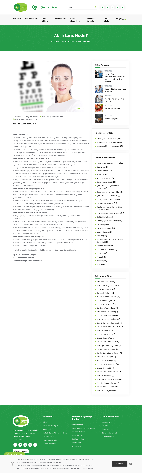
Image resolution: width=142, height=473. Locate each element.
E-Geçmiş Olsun (108, 429)
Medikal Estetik (104, 232)
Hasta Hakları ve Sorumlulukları (83, 428)
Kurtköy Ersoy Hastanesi (109, 138)
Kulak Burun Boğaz (106, 228)
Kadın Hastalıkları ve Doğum (110, 163)
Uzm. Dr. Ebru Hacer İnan (108, 319)
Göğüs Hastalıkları (105, 217)
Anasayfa (55, 41)
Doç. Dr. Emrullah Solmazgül (109, 323)
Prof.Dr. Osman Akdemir (108, 297)
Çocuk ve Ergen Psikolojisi (108, 196)
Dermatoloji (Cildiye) (107, 203)
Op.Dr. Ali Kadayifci (106, 293)
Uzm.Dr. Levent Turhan (107, 338)
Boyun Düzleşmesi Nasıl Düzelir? (115, 90)
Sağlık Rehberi (68, 41)
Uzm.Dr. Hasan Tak (106, 282)
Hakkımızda (47, 429)
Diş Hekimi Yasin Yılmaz (107, 308)
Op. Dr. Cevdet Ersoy (106, 334)
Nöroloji (102, 236)
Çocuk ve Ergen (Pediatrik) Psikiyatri (108, 187)
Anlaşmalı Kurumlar (91, 19)
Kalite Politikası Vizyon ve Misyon (55, 433)
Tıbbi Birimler (45, 19)
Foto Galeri (76, 443)
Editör (45, 422)
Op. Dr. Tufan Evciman (107, 315)
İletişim (119, 18)
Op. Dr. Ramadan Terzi (107, 387)
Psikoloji (101, 257)
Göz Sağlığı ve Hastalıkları (52, 116)
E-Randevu (106, 422)
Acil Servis (102, 174)
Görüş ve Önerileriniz (109, 433)
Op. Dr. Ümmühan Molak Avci (110, 327)
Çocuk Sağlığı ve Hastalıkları (110, 192)
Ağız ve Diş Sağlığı (106, 178)
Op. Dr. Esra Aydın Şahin (108, 342)
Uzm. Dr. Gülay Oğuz (106, 357)
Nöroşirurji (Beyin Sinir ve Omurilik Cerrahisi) (110, 240)
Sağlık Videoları (78, 439)
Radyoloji (102, 261)
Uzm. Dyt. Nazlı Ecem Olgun (109, 379)
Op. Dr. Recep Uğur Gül (108, 364)
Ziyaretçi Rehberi (78, 432)
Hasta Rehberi (77, 424)
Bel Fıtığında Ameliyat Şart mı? (114, 100)
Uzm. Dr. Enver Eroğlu (107, 330)
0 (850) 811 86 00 (48, 7)
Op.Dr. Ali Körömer (106, 289)
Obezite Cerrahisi (105, 246)
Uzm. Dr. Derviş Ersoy (107, 390)
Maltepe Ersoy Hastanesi (109, 142)
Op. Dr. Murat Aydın (106, 304)
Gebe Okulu (106, 19)
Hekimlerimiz (60, 18)
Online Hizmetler (74, 19)
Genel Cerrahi (104, 171)
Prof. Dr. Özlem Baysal (107, 360)
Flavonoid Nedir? (112, 108)
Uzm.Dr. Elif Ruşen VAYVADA (109, 285)
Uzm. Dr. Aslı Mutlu (105, 375)
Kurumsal (17, 18)
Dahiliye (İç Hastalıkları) (108, 199)
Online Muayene (108, 436)
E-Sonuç (105, 426)
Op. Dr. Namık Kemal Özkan (109, 353)
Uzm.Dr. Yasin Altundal (107, 312)
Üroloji (101, 264)
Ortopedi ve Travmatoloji (108, 249)
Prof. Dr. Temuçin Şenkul (108, 383)
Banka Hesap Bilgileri (50, 426)
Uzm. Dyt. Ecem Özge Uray (109, 345)
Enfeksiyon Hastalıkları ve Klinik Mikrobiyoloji (109, 208)
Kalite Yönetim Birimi (50, 440)
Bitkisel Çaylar (111, 118)
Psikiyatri (102, 253)
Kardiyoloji (103, 224)
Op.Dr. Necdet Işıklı (106, 300)
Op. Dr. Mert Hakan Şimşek (26, 119)
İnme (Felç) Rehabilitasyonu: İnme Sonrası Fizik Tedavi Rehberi (114, 78)
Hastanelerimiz (31, 18)
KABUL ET (119, 464)
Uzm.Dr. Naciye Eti (105, 368)
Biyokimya (102, 167)
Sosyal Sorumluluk (49, 444)
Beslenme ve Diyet (106, 182)
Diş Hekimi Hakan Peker (108, 349)
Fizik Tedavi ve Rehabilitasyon (110, 213)
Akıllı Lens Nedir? (84, 41)
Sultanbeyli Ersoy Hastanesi (26, 116)
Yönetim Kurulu (48, 436)
